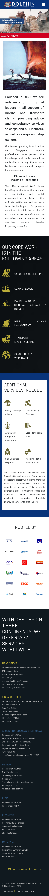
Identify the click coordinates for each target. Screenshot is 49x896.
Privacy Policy (7, 891)
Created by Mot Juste (25, 891)
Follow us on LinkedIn (26, 869)
